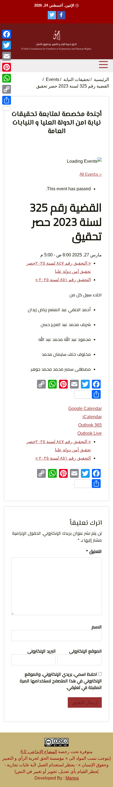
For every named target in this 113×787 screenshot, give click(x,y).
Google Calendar (85, 408)
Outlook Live (89, 433)
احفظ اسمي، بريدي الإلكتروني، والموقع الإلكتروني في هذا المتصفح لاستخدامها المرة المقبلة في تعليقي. (61, 680)
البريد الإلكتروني (41, 651)
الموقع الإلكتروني (85, 651)
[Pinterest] (6, 67)
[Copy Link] (6, 89)
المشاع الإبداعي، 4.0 (38, 751)
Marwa (72, 778)
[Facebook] (6, 34)
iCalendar (92, 416)
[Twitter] (6, 45)
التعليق (94, 551)
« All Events (91, 174)
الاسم (97, 627)
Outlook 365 (90, 425)
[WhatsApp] (6, 78)
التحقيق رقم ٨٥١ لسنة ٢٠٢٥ (63, 279)
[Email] (6, 56)
